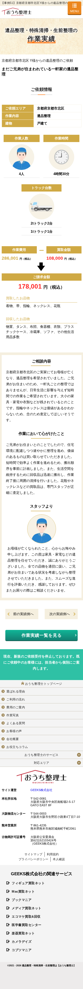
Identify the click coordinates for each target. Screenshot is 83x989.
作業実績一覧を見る (41, 635)
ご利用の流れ (15, 699)
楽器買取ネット (23, 933)
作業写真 (12, 715)
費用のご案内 (15, 707)
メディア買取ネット (27, 908)
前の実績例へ (23, 614)
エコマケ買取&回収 (26, 916)
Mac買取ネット (23, 891)
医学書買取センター (27, 925)
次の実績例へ (59, 614)
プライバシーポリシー (33, 859)
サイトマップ (33, 854)
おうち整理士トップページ (43, 683)
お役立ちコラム (17, 747)
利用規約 (53, 854)
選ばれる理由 (15, 691)
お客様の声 (14, 731)
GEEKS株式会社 (41, 790)
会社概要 (12, 739)
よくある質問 (15, 723)
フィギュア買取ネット (28, 883)
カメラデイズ (21, 941)
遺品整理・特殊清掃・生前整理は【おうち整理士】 (49, 965)
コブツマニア (21, 950)
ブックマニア (21, 900)
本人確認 (59, 859)
